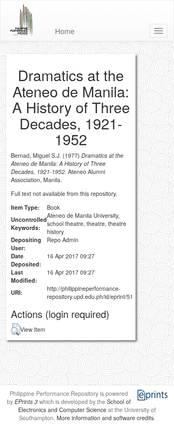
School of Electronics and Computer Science (74, 405)
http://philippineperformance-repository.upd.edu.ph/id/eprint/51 (90, 292)
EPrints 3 (26, 401)
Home (64, 31)
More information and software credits (105, 418)
